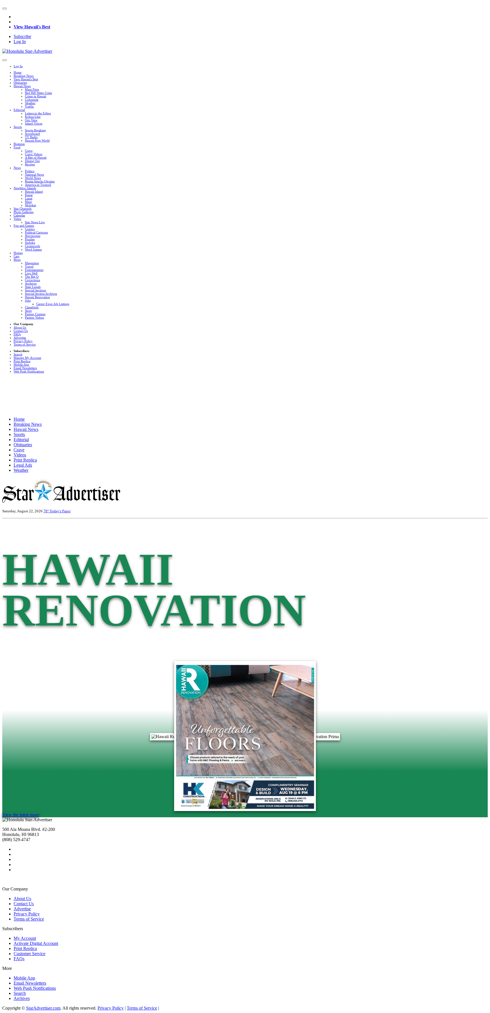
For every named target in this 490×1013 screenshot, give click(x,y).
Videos (20, 454)
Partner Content (35, 314)
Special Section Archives (41, 293)
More (17, 259)
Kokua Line (33, 116)
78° (46, 511)
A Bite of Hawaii (36, 157)
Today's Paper (60, 511)
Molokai (30, 205)
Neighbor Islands (25, 188)
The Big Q (32, 276)
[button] (4, 8)
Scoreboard (32, 133)
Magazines (32, 263)
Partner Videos (34, 317)
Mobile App (21, 364)
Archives (31, 283)
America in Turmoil (38, 184)
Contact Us (21, 330)
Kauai (29, 195)
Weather (30, 103)
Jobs (28, 300)
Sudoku (30, 242)
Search (18, 354)
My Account (25, 938)
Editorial (19, 109)
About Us (20, 327)
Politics (29, 171)
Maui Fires (32, 89)
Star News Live (35, 222)
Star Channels (22, 208)
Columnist (31, 99)
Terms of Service (25, 344)
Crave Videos (33, 154)
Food (17, 147)
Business (19, 144)
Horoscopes (32, 235)
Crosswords (32, 246)
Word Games (33, 249)
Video (17, 218)
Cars (16, 256)
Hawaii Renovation (37, 297)
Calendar (19, 215)
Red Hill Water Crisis (38, 92)
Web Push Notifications (29, 371)
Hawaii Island (34, 191)
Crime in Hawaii (35, 96)
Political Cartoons (36, 232)
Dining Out (32, 161)
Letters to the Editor (38, 113)
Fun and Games (24, 225)
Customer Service (29, 953)
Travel (29, 266)
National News (34, 174)
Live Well (31, 273)
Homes (18, 252)
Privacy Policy (23, 341)
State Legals (33, 286)
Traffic (29, 106)
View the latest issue (20, 814)
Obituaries (20, 82)
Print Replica (22, 361)
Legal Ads (23, 465)
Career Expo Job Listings (52, 304)
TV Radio (31, 137)
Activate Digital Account (36, 943)
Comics (30, 229)
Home (18, 72)
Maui (28, 201)
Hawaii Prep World (37, 140)
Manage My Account (27, 357)
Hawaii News (22, 86)
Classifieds (32, 307)
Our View (31, 120)
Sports (18, 127)
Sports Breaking (35, 130)
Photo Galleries (23, 212)
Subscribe (22, 36)
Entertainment (34, 269)
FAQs (17, 334)
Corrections (32, 280)
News (17, 167)
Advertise (20, 337)
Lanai (28, 198)
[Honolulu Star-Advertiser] (27, 51)
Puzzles (30, 239)
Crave (29, 150)
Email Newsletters (25, 368)
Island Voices (33, 123)
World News (33, 178)
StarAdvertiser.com (43, 1008)
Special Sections (35, 290)
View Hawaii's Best (32, 26)
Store (28, 310)
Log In (20, 41)
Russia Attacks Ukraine (40, 181)
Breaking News (23, 75)
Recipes (30, 164)
